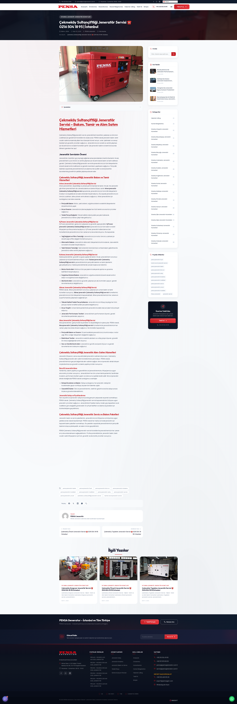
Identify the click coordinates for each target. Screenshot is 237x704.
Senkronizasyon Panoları (119, 673)
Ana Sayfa (62, 34)
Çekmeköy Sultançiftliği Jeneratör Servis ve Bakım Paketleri (89, 414)
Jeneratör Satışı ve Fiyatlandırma (72, 395)
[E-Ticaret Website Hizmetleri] (174, 700)
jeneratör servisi (167, 294)
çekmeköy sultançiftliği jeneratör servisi (89, 496)
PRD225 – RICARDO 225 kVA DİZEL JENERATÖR (98, 685)
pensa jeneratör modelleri (68, 492)
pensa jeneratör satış (104, 492)
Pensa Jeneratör (155, 294)
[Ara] (173, 54)
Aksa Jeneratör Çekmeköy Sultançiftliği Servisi (77, 320)
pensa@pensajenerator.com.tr (86, 1)
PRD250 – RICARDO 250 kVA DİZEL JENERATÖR (98, 680)
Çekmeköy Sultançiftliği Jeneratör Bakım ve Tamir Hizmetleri (84, 178)
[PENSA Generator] (68, 654)
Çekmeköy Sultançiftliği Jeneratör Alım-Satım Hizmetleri (87, 352)
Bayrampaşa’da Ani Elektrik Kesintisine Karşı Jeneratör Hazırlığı (166, 98)
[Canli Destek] (5, 698)
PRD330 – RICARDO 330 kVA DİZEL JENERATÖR (98, 669)
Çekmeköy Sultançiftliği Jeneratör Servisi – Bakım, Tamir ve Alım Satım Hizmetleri (88, 124)
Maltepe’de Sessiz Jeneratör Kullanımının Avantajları (164, 80)
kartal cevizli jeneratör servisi (113, 496)
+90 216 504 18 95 (66, 1)
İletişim (146, 7)
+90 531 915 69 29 (163, 661)
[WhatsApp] (82, 503)
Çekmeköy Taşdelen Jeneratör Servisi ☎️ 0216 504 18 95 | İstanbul (157, 589)
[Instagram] (156, 1)
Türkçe (167, 1)
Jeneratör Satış (116, 658)
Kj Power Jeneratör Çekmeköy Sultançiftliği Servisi (78, 222)
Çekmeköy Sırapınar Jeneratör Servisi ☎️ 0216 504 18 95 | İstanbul (77, 589)
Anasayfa (84, 7)
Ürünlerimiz (93, 7)
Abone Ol (170, 637)
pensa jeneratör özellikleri (86, 492)
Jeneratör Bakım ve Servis (119, 665)
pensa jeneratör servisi (120, 492)
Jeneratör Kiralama (117, 661)
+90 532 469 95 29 (163, 677)
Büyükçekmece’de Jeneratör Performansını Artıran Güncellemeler (165, 71)
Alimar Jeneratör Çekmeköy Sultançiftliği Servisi (78, 287)
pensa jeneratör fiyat (86, 488)
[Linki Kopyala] (86, 503)
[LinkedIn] (159, 1)
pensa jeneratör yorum (67, 496)
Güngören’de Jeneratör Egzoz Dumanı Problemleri (165, 89)
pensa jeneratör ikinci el (102, 488)
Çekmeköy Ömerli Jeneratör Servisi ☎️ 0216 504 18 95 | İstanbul (116, 589)
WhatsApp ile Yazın (163, 685)
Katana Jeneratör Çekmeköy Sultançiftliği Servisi (78, 254)
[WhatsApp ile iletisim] (231, 698)
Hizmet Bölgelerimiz (116, 7)
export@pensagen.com (165, 681)
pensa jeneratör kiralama (120, 488)
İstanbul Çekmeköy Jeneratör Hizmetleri (76, 17)
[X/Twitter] (73, 503)
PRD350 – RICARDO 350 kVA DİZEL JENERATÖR (98, 664)
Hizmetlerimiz (103, 7)
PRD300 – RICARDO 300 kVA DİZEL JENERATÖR (98, 674)
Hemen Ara (170, 622)
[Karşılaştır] (171, 7)
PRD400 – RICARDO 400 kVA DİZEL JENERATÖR (97, 658)
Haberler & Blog (130, 7)
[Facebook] (153, 1)
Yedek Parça (115, 669)
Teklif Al (139, 7)
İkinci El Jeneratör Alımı (68, 368)
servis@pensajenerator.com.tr (167, 669)
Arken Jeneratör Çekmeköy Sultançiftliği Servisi (77, 183)
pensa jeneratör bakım (69, 488)
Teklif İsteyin (150, 622)
